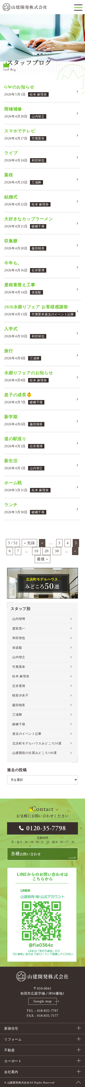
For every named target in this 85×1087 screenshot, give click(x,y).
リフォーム (13, 1039)
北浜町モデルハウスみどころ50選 (37, 743)
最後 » (42, 559)
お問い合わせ (26, 854)
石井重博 (18, 686)
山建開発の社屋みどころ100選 (34, 753)
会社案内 (11, 1072)
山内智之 (18, 657)
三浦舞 (17, 714)
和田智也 (18, 638)
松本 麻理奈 (21, 676)
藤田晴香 (18, 705)
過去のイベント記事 (27, 733)
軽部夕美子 (20, 695)
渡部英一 (18, 628)
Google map (43, 1001)
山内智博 (18, 619)
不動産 (9, 1050)
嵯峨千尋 (18, 724)
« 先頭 (29, 543)
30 (57, 551)
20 (47, 551)
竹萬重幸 (18, 667)
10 (36, 551)
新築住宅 (11, 1028)
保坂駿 (17, 647)
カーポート (13, 1061)
